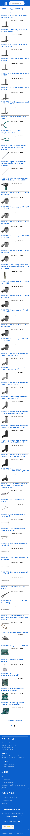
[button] (11, 3)
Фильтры (9, 12)
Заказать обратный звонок (12, 821)
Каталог (3, 12)
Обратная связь (11, 816)
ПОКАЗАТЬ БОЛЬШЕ (15, 720)
